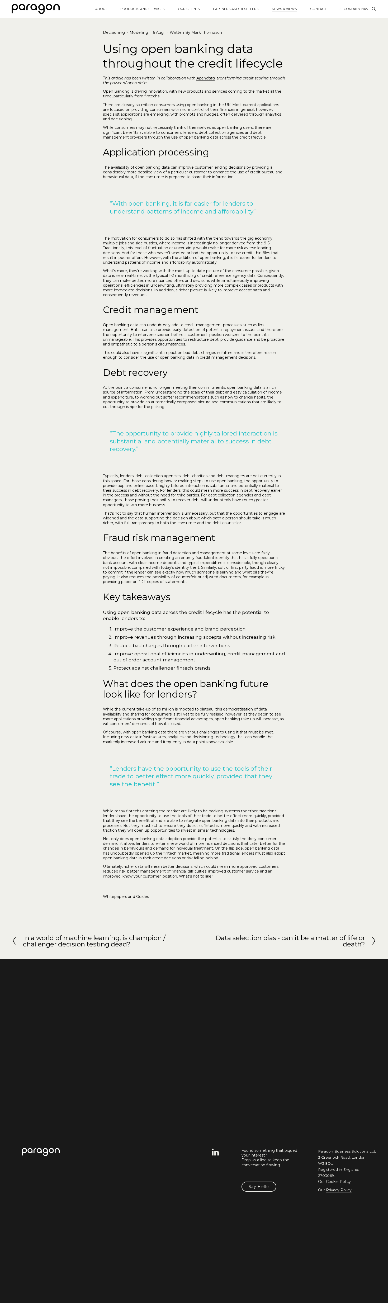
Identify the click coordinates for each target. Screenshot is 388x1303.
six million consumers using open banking (174, 104)
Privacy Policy (339, 1190)
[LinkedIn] (215, 1152)
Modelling (139, 32)
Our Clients (189, 9)
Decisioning (114, 32)
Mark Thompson (206, 32)
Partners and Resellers (236, 9)
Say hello (259, 1186)
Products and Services (142, 9)
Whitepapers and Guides (126, 896)
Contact (318, 9)
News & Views (284, 9)
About (101, 9)
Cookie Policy (338, 1181)
